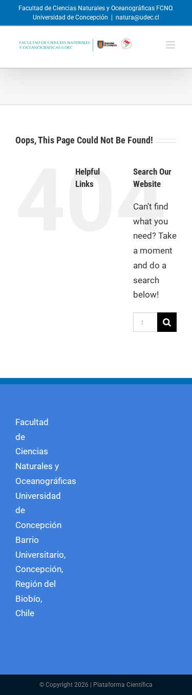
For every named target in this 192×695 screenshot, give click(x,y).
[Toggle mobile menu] (171, 44)
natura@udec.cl (137, 17)
